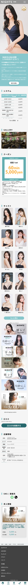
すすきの (14, 544)
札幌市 (10, 544)
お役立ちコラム (4, 567)
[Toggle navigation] (24, 2)
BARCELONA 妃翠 (21, 544)
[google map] (14, 476)
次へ (24, 140)
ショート (3, 559)
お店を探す (3, 551)
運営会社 (3, 576)
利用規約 (3, 570)
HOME (2, 544)
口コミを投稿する (14, 425)
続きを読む (14, 83)
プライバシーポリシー (6, 573)
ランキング (3, 554)
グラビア (3, 556)
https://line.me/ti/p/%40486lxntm (12, 497)
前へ (3, 140)
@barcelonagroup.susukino (10, 412)
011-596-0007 (16, 497)
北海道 (6, 544)
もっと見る (14, 318)
